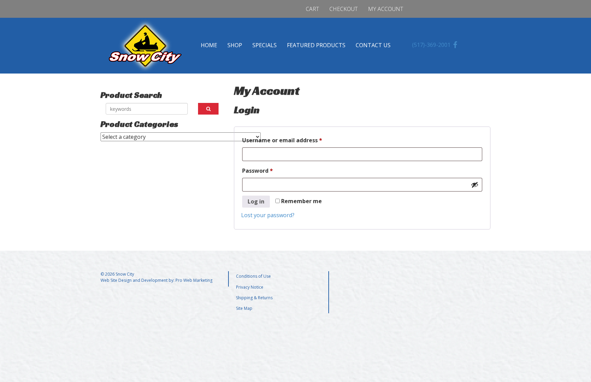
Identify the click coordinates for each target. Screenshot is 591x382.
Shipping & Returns (254, 298)
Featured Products (316, 45)
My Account (385, 9)
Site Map (244, 308)
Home (209, 45)
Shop (234, 45)
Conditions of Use (253, 276)
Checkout (343, 9)
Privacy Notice (249, 287)
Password (269, 170)
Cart (312, 9)
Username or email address (294, 140)
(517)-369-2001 (431, 45)
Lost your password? (267, 215)
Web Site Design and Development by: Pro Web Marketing (156, 280)
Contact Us (373, 45)
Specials (264, 45)
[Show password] (474, 184)
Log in (256, 201)
